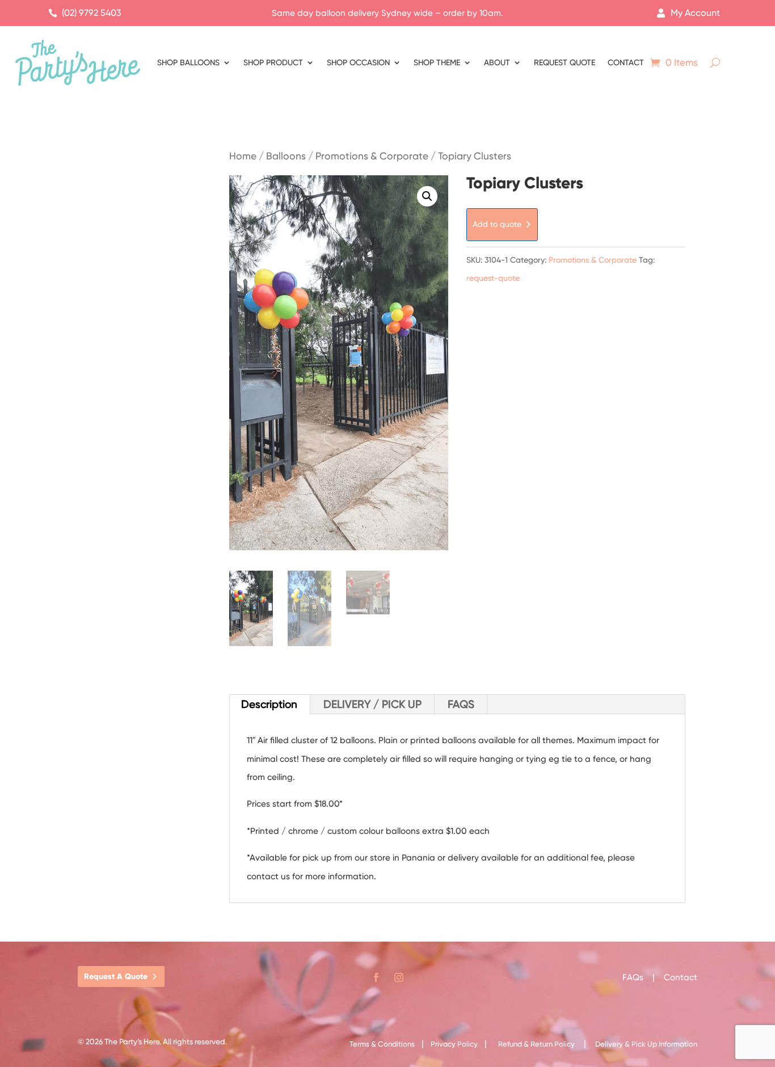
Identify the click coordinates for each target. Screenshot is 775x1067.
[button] (427, 196)
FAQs (634, 977)
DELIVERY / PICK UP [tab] (372, 704)
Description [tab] (269, 704)
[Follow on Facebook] (376, 977)
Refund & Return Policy (536, 1044)
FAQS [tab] (461, 704)
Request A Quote (116, 976)
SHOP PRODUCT (273, 62)
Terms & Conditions (382, 1044)
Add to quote (497, 224)
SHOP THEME (437, 62)
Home (242, 156)
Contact (680, 977)
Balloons (286, 156)
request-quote (493, 277)
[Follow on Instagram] (399, 977)
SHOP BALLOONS (188, 62)
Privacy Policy (454, 1044)
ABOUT (497, 62)
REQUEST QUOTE (564, 62)
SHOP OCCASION (358, 62)
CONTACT (626, 62)
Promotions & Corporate (371, 156)
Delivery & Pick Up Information (646, 1044)
